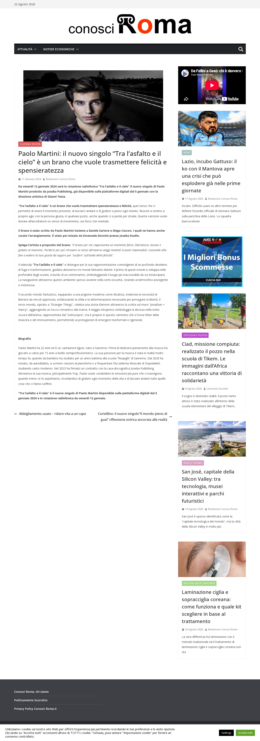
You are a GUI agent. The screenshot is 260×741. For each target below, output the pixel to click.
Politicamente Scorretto (31, 700)
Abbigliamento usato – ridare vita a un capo (52, 413)
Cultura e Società (30, 144)
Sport (186, 152)
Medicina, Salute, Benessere (199, 583)
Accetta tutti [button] (245, 733)
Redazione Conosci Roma (60, 179)
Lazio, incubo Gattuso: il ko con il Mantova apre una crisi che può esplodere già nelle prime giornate (211, 176)
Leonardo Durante (217, 388)
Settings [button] (226, 733)
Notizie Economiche (58, 49)
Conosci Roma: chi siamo (31, 692)
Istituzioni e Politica (195, 335)
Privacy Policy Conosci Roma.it (35, 709)
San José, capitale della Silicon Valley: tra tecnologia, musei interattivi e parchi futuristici (208, 486)
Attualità (24, 49)
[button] (34, 49)
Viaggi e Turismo (192, 463)
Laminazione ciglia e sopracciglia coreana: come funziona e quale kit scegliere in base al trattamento (211, 606)
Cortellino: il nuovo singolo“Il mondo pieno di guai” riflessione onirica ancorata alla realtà (132, 416)
